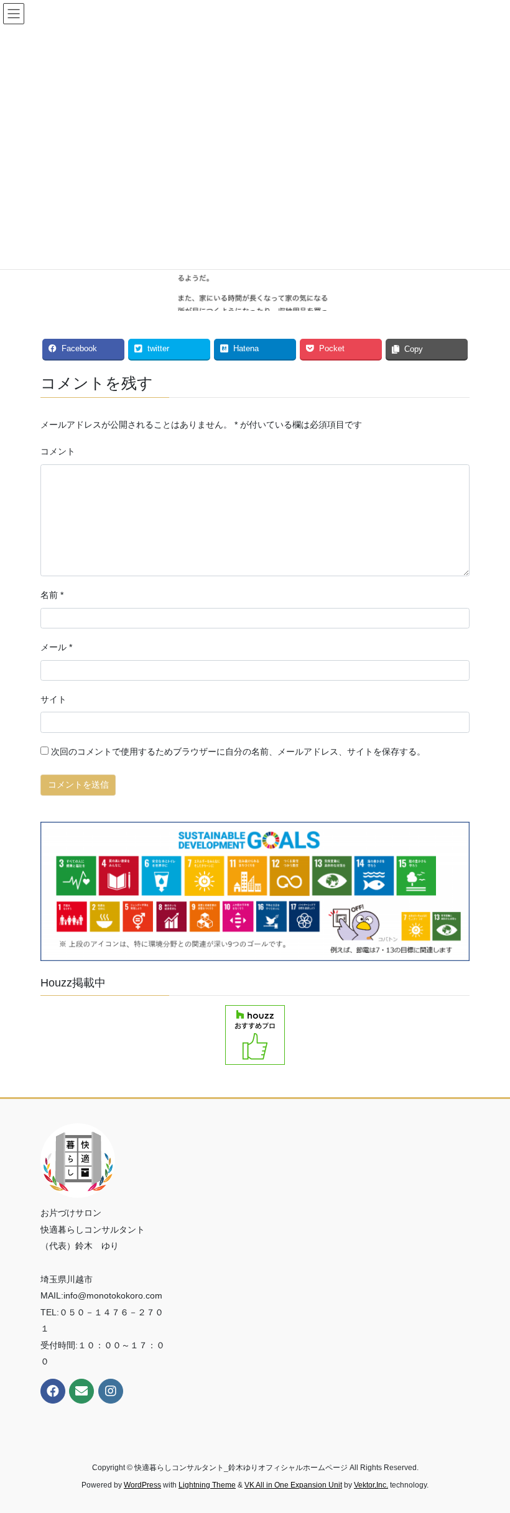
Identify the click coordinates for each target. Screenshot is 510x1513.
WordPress (142, 1485)
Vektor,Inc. (371, 1485)
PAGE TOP (486, 1456)
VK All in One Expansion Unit (293, 1485)
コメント (57, 451)
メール (56, 647)
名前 (51, 595)
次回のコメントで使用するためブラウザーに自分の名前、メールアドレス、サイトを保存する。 (238, 751)
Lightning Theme (207, 1485)
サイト (53, 699)
